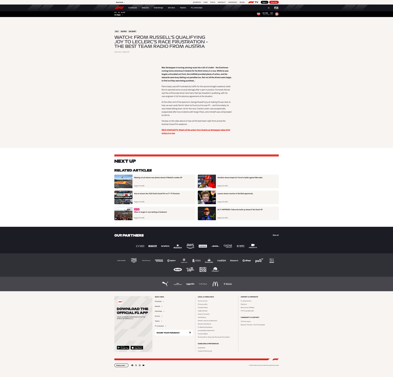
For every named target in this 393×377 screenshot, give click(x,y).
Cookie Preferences (205, 351)
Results (145, 8)
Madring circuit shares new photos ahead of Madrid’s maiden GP (158, 177)
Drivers (171, 8)
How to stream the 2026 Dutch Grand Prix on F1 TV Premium (157, 193)
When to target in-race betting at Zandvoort (150, 212)
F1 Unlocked (196, 8)
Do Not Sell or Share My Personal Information (214, 337)
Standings (158, 8)
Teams (183, 8)
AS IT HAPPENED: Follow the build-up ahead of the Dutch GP (240, 209)
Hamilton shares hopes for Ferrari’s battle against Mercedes (240, 177)
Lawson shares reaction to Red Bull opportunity (235, 193)
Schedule (132, 8)
